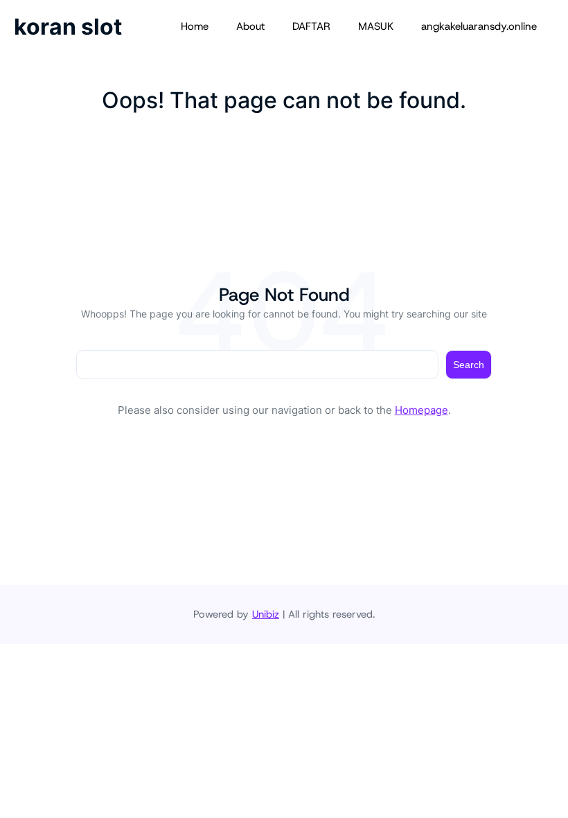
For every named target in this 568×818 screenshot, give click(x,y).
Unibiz (265, 614)
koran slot (68, 26)
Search (468, 364)
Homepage (421, 410)
